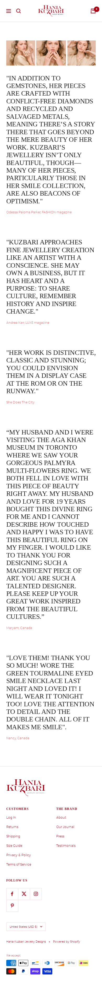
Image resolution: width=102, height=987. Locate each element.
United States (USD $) (23, 927)
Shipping (13, 836)
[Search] (18, 11)
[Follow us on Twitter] (24, 894)
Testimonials (66, 846)
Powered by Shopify (66, 941)
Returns (12, 827)
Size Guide (14, 846)
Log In (11, 817)
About (61, 817)
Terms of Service (18, 864)
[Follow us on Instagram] (36, 894)
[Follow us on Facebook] (12, 894)
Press (60, 836)
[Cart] (93, 11)
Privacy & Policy (18, 855)
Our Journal (65, 827)
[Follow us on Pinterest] (12, 906)
